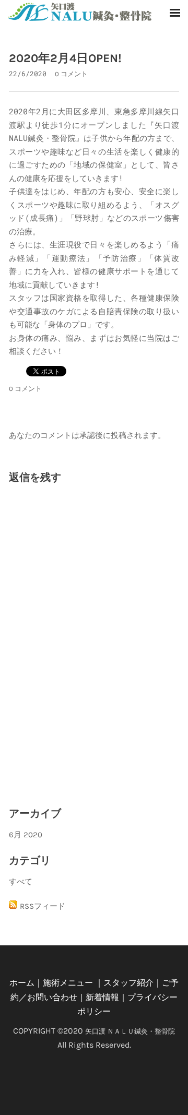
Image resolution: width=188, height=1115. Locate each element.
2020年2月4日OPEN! (65, 58)
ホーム (21, 983)
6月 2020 (25, 834)
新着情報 (102, 997)
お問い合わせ (52, 997)
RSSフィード (42, 906)
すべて (20, 881)
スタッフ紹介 (128, 983)
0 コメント (71, 74)
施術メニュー (68, 983)
